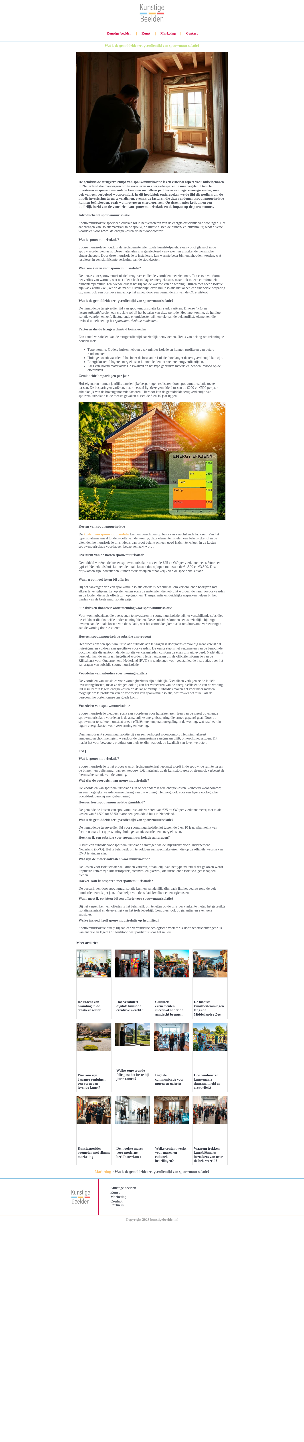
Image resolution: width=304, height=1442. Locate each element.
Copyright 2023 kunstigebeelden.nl (152, 1219)
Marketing (168, 33)
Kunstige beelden (119, 33)
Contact (192, 33)
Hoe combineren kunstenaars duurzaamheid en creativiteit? (207, 1081)
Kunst (146, 33)
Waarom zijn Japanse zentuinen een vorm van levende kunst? (91, 1081)
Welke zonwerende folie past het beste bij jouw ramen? (132, 1075)
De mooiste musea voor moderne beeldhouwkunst (129, 1153)
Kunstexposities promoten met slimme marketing (94, 1153)
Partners (117, 1205)
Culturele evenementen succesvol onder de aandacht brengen (169, 1008)
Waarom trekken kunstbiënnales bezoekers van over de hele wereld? (208, 1155)
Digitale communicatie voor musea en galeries (169, 1079)
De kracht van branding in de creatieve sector (89, 1006)
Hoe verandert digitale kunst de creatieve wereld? (129, 1006)
